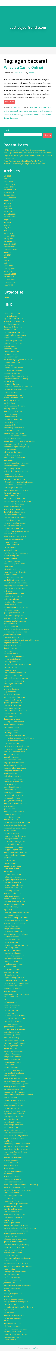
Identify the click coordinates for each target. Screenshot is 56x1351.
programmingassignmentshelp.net (18, 359)
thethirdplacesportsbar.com (16, 1203)
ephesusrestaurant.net (13, 1206)
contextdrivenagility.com (15, 828)
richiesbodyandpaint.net (14, 321)
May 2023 (7, 260)
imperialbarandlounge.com (15, 523)
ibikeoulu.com (10, 830)
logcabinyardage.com (13, 1045)
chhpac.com (9, 1312)
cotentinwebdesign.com (14, 465)
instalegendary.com (12, 384)
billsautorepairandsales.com (15, 1239)
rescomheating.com (12, 1323)
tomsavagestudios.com (14, 637)
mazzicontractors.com (13, 1201)
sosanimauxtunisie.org (13, 419)
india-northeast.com (12, 506)
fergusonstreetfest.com (14, 1247)
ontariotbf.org (10, 381)
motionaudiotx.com (12, 1318)
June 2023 (7, 257)
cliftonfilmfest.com (12, 520)
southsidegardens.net (13, 1195)
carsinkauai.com (10, 1260)
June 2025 (7, 206)
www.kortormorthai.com (14, 1103)
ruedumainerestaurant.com (15, 803)
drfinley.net (9, 1290)
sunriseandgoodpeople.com (16, 917)
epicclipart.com (10, 408)
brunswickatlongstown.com (15, 852)
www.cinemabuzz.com (13, 1171)
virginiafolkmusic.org (12, 642)
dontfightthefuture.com (14, 512)
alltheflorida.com (11, 1255)
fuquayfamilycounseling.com (16, 1301)
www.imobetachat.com (14, 1051)
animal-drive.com (11, 1010)
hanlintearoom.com (12, 1277)
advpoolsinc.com (11, 975)
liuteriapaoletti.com (12, 915)
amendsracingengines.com (15, 1100)
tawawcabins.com (11, 542)
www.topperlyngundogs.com (16, 1083)
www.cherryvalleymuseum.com (17, 463)
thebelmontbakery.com (14, 370)
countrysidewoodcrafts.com (16, 376)
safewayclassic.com (12, 373)
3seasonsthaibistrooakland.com (17, 664)
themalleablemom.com (13, 844)
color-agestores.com (13, 683)
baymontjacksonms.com (14, 904)
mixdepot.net (9, 1173)
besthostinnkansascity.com (15, 1329)
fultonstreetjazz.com (13, 452)
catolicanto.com (11, 653)
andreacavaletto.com (13, 675)
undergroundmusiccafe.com (15, 1334)
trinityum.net (9, 1198)
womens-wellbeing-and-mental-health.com (22, 640)
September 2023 (10, 249)
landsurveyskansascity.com (15, 1111)
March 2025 (8, 208)
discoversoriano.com (12, 719)
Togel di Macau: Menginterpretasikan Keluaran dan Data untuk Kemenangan (28, 157)
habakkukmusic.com (12, 1062)
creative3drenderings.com (15, 1040)
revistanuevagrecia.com (14, 811)
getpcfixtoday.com (12, 400)
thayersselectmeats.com (14, 1018)
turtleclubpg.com (11, 947)
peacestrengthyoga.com (14, 1092)
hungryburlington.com (13, 849)
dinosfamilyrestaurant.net (15, 479)
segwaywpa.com (11, 1024)
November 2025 (10, 192)
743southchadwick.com (14, 504)
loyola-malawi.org (11, 689)
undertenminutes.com (13, 343)
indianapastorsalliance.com (15, 980)
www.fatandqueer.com (13, 1105)
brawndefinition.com (13, 765)
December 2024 (10, 214)
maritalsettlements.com (14, 898)
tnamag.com (9, 1013)
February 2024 (9, 236)
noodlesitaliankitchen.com (15, 389)
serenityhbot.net (11, 1067)
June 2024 (7, 225)
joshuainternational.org (14, 1070)
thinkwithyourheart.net (14, 528)
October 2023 (9, 246)
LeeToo (35, 1348)
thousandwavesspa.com (14, 956)
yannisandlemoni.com (13, 561)
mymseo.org (9, 1309)
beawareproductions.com (15, 825)
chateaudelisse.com (12, 438)
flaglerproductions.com (14, 762)
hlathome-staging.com (13, 615)
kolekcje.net (9, 651)
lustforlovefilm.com (12, 787)
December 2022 (10, 274)
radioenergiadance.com (14, 427)
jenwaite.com (9, 1282)
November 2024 (10, 216)
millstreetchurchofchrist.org (16, 1263)
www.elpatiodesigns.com (14, 1214)
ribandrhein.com (10, 648)
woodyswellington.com (14, 1209)
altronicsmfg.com (11, 354)
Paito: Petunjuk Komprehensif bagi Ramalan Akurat (23, 161)
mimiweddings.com (12, 1326)
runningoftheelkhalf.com (14, 1086)
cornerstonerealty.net (13, 1182)
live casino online (11, 118)
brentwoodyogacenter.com (16, 1146)
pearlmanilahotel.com (13, 411)
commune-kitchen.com (13, 781)
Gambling (17, 107)
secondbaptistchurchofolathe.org (18, 1307)
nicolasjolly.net (10, 789)
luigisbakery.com (11, 1160)
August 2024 (8, 219)
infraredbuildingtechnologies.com (18, 482)
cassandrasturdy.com (12, 708)
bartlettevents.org (12, 455)
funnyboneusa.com (12, 928)
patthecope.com (11, 996)
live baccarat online (42, 114)
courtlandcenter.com (13, 958)
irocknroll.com (10, 533)
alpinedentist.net (11, 425)
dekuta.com (9, 1168)
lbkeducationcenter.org (14, 656)
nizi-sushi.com (9, 860)
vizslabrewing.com (12, 555)
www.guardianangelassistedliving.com (20, 1228)
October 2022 (9, 279)
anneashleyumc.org (12, 1108)
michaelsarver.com (12, 610)
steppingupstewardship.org (15, 1152)
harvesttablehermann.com (15, 484)
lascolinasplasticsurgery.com (16, 1135)
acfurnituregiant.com (13, 340)
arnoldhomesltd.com (12, 514)
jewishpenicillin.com (12, 634)
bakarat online (39, 111)
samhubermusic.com (12, 1337)
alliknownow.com (11, 743)
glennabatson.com (12, 757)
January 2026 (9, 187)
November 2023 (10, 244)
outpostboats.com (12, 694)
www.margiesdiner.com (14, 1124)
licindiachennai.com (12, 324)
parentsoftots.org (11, 1037)
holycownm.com (11, 942)
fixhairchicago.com (12, 988)
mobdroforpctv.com (12, 705)
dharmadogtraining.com (14, 1315)
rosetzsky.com (10, 806)
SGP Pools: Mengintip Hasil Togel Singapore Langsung (24, 150)
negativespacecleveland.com (16, 912)
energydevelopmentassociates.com (19, 490)
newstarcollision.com (13, 602)
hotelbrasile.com (11, 449)
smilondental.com (11, 599)
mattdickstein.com (12, 1054)
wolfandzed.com (11, 1165)
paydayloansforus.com (13, 367)
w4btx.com (8, 591)
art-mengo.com (10, 863)
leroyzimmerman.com (13, 1288)
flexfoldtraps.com (11, 1097)
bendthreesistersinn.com (14, 923)
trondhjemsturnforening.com (16, 1231)
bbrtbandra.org (10, 403)
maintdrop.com (10, 414)
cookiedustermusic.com (14, 931)
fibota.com (8, 1220)
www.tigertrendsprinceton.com (17, 1078)
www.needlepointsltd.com (15, 1130)
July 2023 (7, 255)
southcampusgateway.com (15, 435)
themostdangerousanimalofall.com (19, 738)
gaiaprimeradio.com (12, 866)
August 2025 (8, 200)
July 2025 (7, 203)
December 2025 (10, 189)
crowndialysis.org (11, 626)
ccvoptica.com (10, 1154)
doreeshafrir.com (11, 819)
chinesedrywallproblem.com (16, 920)
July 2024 (7, 222)
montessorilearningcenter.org (16, 1244)
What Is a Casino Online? (23, 68)
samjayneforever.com (13, 1250)
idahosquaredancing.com (14, 539)
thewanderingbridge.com (14, 841)
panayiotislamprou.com (14, 433)
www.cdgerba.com (12, 1222)
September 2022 (10, 282)
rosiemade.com (10, 574)
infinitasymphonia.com (13, 792)
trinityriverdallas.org (12, 659)
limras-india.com (10, 316)
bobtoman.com (10, 416)
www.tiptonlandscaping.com (16, 1149)
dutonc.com (9, 871)
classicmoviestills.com (13, 713)
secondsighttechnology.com (16, 607)
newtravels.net (10, 365)
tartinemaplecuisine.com (14, 855)
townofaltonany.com (13, 907)
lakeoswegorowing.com (14, 1299)
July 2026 (7, 176)
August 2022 (8, 285)
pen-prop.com (10, 1075)
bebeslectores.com (12, 474)
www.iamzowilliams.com (14, 1187)
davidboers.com (10, 1048)
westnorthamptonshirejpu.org (16, 446)
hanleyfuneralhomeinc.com (15, 583)
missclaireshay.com (12, 313)
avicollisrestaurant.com (14, 964)
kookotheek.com (11, 430)
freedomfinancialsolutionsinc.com (18, 1094)
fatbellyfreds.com (11, 1211)
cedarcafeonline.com (13, 337)
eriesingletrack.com (12, 569)
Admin (31, 73)
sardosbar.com (10, 547)
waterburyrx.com (11, 972)
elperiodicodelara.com (13, 318)
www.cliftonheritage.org (14, 1138)
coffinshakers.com (11, 833)
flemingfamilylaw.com (13, 1293)
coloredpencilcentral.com (15, 517)
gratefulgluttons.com (13, 702)
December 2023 (10, 241)
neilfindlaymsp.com (12, 961)
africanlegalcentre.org (13, 795)
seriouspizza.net (11, 1002)
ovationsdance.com (12, 645)
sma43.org (8, 1141)
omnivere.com (10, 346)
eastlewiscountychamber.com (16, 746)
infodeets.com (10, 329)
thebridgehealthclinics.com (15, 1029)
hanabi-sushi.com (11, 1162)
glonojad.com (9, 808)
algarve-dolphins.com (13, 887)
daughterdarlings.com (13, 327)
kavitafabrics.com (11, 936)
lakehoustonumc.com (13, 1059)
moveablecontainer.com (14, 457)
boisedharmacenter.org (14, 681)
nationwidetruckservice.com (16, 945)
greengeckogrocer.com (14, 612)
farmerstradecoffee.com (14, 1043)
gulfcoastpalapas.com (13, 1026)
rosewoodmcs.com (12, 1176)
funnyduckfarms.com (12, 1280)
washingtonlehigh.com (13, 1157)
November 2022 (10, 276)
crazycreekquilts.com (13, 770)
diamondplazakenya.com (14, 1233)
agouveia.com (10, 1304)
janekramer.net (10, 857)
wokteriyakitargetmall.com (15, 618)
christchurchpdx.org (12, 776)
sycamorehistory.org (12, 1179)
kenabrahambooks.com (14, 779)
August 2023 (8, 252)
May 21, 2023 (19, 73)
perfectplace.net (11, 661)
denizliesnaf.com (11, 991)
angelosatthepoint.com (14, 977)
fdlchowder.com (11, 1127)
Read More (9, 101)
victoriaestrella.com (12, 953)
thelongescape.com (12, 874)
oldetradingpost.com (13, 468)
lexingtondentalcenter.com (16, 621)
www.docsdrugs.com (12, 1122)
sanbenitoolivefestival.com (15, 710)
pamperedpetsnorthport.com (16, 572)
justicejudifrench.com (13, 838)
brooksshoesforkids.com (14, 1015)
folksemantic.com (11, 544)
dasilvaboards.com (12, 754)
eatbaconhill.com (11, 357)
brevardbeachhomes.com (14, 498)
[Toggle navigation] (5, 3)
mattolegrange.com (12, 877)
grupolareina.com (11, 460)
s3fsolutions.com (11, 495)
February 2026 (9, 184)
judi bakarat (28, 114)
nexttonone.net (11, 1064)
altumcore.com (10, 1007)
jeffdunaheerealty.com (13, 1089)
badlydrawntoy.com (12, 1056)
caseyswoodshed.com (13, 985)
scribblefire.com (10, 667)
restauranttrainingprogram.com (17, 629)
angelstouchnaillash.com (14, 593)
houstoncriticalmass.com (14, 735)
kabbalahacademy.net (13, 596)
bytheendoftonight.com (14, 697)
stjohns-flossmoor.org (13, 926)
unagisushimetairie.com (14, 395)
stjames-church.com (12, 814)
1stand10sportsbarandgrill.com (17, 588)
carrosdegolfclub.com (13, 487)
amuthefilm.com (11, 784)
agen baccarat (36, 107)
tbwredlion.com (10, 1236)
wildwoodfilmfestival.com (15, 444)
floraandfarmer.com (12, 493)
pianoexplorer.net (11, 1192)
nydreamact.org (10, 392)
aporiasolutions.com (12, 1021)
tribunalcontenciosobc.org (15, 749)
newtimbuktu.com (11, 351)
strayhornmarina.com (12, 759)
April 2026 (7, 178)
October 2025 (9, 195)
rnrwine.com (9, 1296)
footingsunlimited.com (13, 1116)
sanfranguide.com (11, 727)
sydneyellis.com (10, 623)
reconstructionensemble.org (16, 934)
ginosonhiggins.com (12, 893)
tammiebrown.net (11, 868)
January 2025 (9, 211)
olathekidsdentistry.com (14, 580)
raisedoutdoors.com (12, 525)
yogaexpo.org (10, 670)
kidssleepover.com (12, 362)
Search (6, 130)
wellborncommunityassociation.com (19, 441)
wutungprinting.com (12, 896)
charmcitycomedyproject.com (17, 822)
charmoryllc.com (11, 730)
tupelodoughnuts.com (13, 577)
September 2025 (10, 197)
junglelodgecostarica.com (15, 879)
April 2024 (7, 230)
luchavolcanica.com (12, 939)
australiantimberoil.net (13, 476)
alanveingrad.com (11, 890)
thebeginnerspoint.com (14, 721)
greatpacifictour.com (13, 950)
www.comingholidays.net (14, 724)
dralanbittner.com (11, 558)
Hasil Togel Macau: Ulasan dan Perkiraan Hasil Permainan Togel (28, 152)
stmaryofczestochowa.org (15, 836)
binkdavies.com (10, 773)
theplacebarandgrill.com (14, 969)
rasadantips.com (11, 348)
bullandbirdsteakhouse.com (15, 1132)
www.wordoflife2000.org (15, 536)
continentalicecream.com (15, 768)
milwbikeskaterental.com (14, 901)
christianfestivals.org (12, 882)
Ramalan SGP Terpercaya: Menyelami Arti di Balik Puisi (24, 163)
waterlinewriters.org (12, 1032)
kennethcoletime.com (13, 847)
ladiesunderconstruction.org (16, 471)
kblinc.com (8, 566)
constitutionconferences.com (16, 994)
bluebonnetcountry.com (14, 406)
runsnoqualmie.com (12, 1119)
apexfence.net (10, 1339)
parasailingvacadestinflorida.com (18, 1266)
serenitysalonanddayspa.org (16, 335)
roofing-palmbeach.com (14, 509)
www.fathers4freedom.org (15, 1081)
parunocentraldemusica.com (16, 1225)
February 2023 (9, 268)
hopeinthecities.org (12, 700)
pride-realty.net (10, 1269)
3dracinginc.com (11, 732)
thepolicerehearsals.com (14, 740)
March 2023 (8, 265)
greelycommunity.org (13, 800)
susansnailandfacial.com (14, 1073)
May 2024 (7, 227)
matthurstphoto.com (13, 1252)
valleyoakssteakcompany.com (17, 983)
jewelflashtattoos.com (13, 397)
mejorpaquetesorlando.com (16, 585)
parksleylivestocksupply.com (16, 678)
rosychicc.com (10, 691)
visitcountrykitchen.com (14, 885)
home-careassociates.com (15, 672)
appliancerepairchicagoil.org (16, 378)
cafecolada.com (11, 716)
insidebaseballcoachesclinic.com (18, 1258)
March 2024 (8, 233)
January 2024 (9, 238)
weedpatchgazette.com (14, 563)
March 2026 (8, 181)
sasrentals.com (10, 604)
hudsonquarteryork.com (14, 1217)
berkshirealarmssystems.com (16, 553)
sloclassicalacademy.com (14, 751)
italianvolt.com (10, 550)
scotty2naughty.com (13, 817)
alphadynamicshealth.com (15, 1271)
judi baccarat (15, 114)
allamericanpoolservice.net (15, 632)
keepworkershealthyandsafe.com (18, 386)
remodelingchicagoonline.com (17, 1143)
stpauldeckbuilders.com (14, 1113)
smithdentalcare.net (12, 1331)
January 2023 (9, 271)
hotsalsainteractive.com (14, 332)
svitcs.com (8, 999)
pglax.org (8, 909)
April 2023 (7, 263)
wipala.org (8, 686)
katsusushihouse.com (12, 798)
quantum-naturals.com (13, 1241)
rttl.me (7, 1320)
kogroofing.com (11, 422)
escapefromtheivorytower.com (17, 501)
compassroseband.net (13, 1005)
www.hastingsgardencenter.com (18, 1190)
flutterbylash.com (11, 1274)
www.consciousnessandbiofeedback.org (21, 1184)
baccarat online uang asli (21, 111)
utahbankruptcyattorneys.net (16, 531)
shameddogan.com (12, 1034)
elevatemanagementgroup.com (17, 1285)
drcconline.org (10, 966)
